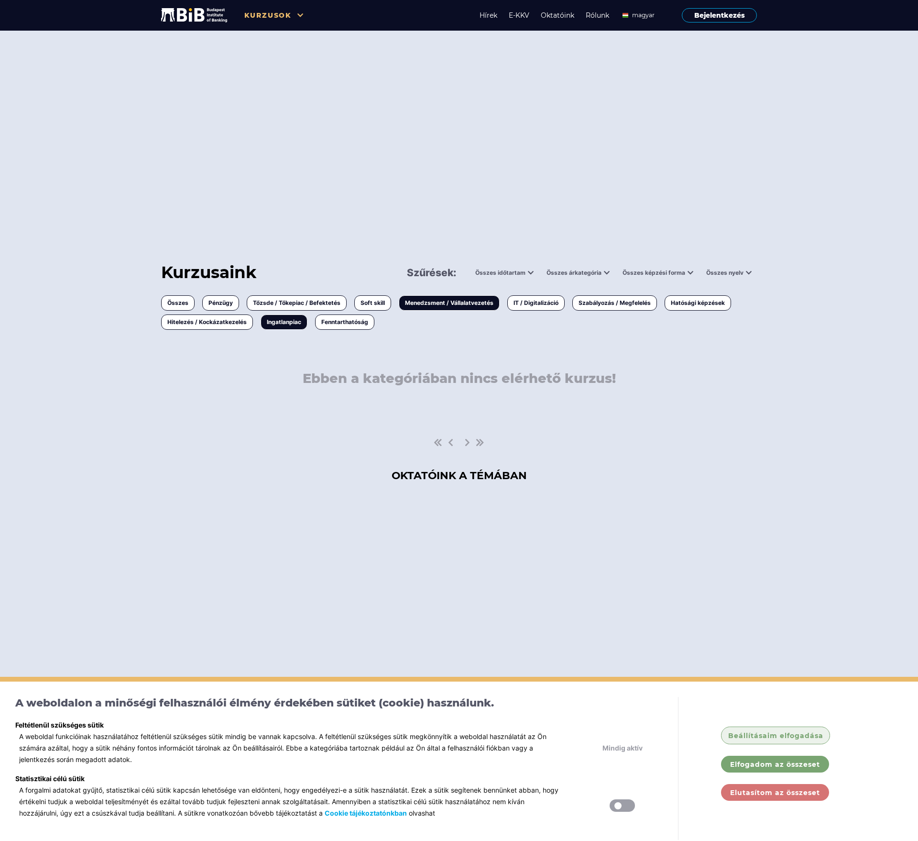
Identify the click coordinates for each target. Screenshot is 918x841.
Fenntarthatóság (344, 321)
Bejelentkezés (719, 15)
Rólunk (597, 15)
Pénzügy (220, 302)
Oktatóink (557, 15)
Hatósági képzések (698, 302)
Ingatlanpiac (284, 321)
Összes (177, 302)
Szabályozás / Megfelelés (615, 302)
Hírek (488, 15)
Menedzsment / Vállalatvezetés (449, 302)
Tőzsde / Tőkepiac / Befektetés (296, 302)
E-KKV (519, 15)
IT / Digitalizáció (536, 302)
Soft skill (373, 302)
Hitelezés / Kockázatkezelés (207, 321)
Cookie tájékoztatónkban (366, 813)
